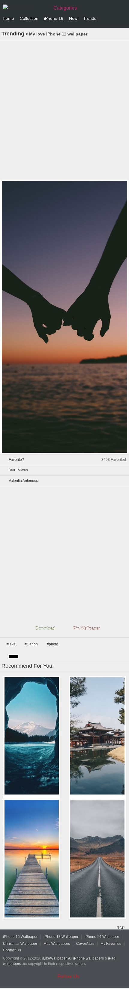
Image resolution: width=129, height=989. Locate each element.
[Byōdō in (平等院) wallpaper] (97, 736)
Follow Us (68, 976)
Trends (89, 18)
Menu (123, 19)
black (13, 656)
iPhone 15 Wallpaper (20, 937)
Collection (29, 18)
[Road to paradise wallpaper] (97, 858)
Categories (65, 8)
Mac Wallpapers (57, 944)
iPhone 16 (53, 18)
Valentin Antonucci (24, 481)
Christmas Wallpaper (20, 944)
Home (8, 18)
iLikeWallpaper (54, 958)
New (73, 18)
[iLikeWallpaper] (25, 7)
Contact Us (12, 950)
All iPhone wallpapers (86, 958)
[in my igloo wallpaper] (31, 736)
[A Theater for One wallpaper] (31, 858)
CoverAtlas (85, 944)
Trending (13, 34)
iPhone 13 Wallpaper (61, 937)
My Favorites (110, 944)
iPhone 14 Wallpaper (102, 937)
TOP (120, 928)
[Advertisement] (64, 109)
